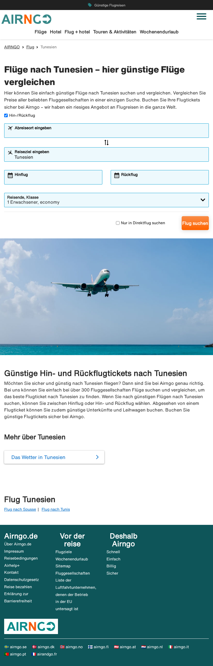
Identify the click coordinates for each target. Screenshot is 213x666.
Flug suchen (195, 223)
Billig (111, 566)
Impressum (14, 551)
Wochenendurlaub (159, 31)
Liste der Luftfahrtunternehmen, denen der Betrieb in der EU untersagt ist (75, 594)
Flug (30, 47)
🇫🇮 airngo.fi (98, 647)
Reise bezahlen (18, 587)
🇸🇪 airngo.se (15, 647)
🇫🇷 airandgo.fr (44, 654)
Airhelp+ (12, 565)
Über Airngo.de (17, 544)
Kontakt (11, 572)
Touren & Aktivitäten (114, 31)
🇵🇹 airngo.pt (15, 654)
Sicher (112, 573)
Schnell (113, 552)
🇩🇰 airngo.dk (43, 647)
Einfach (113, 559)
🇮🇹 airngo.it (178, 647)
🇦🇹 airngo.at (125, 647)
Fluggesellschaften (72, 573)
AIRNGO (12, 47)
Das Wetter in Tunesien (38, 457)
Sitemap (62, 566)
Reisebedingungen (21, 558)
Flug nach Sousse (20, 509)
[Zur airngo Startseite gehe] (26, 18)
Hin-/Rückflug (22, 115)
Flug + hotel (77, 31)
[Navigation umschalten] (201, 16)
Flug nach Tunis (56, 509)
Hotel (55, 31)
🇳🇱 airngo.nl (152, 647)
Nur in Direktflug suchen (143, 223)
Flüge (41, 31)
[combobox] (110, 133)
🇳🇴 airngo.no (71, 647)
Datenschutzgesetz (21, 580)
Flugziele (63, 552)
